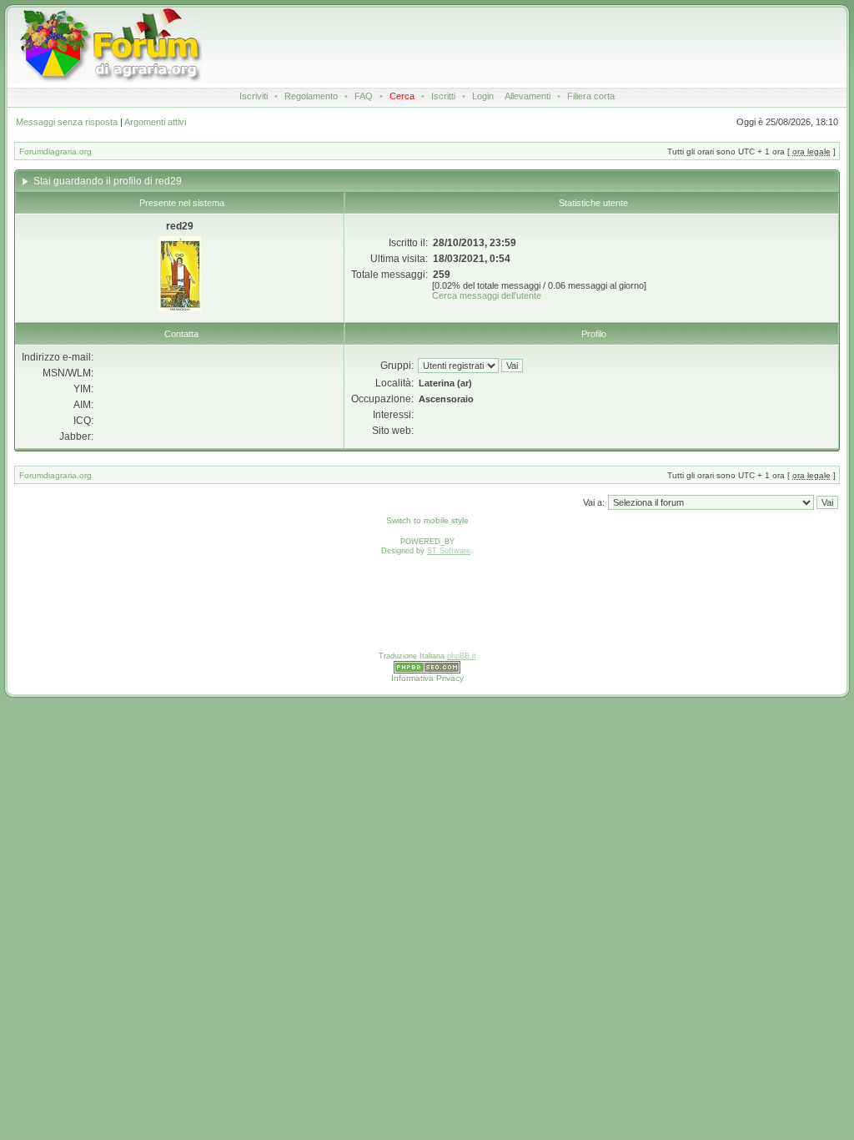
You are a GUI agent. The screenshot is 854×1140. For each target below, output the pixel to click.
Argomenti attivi (155, 122)
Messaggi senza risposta (67, 122)
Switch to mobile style (427, 520)
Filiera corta (591, 96)
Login (483, 96)
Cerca (401, 96)
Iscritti (443, 96)
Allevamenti (527, 96)
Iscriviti (253, 96)
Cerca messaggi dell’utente (486, 295)
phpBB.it (461, 656)
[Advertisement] (507, 45)
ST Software (448, 551)
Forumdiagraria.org (55, 151)
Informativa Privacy (427, 678)
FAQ (363, 96)
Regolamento (311, 96)
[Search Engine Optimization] (427, 671)
